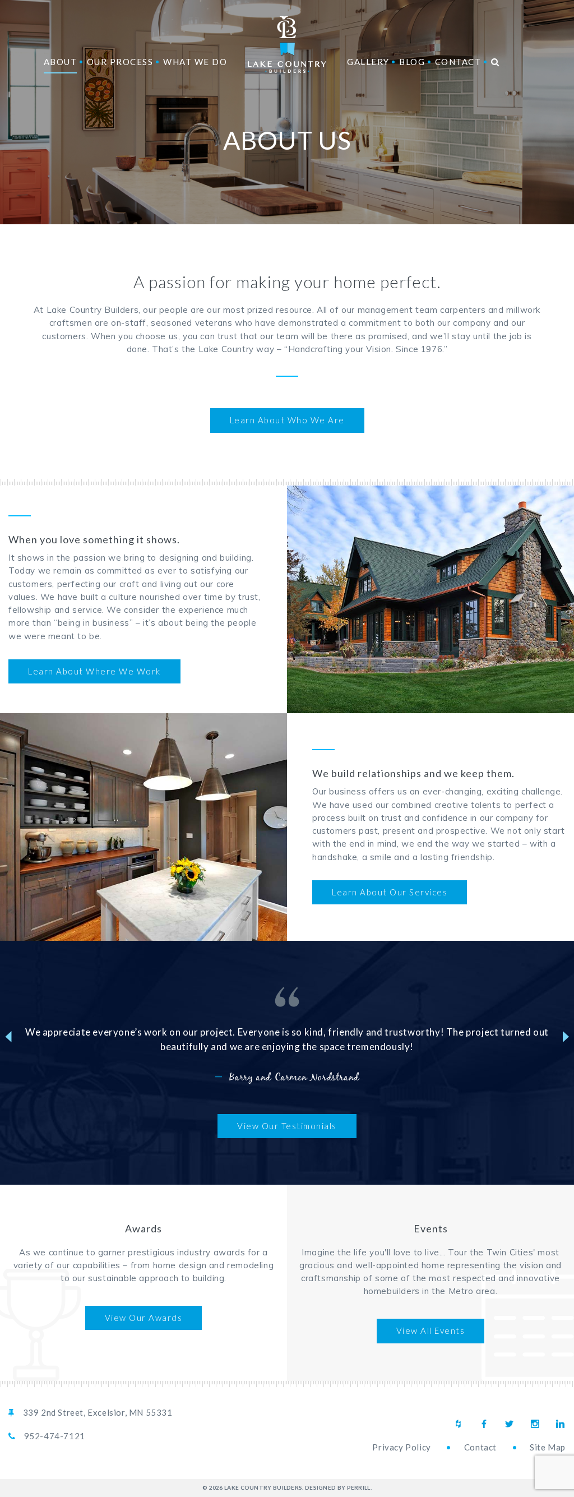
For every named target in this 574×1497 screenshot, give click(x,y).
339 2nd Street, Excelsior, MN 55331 (98, 1412)
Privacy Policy (401, 1447)
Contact (480, 1447)
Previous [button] (8, 1036)
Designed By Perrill (338, 1487)
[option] (287, 1036)
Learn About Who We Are (287, 420)
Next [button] (565, 1036)
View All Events (430, 1330)
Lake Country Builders (287, 44)
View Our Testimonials (287, 1126)
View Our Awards (144, 1318)
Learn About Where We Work (94, 671)
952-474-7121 (54, 1436)
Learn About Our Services (389, 892)
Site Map (548, 1447)
